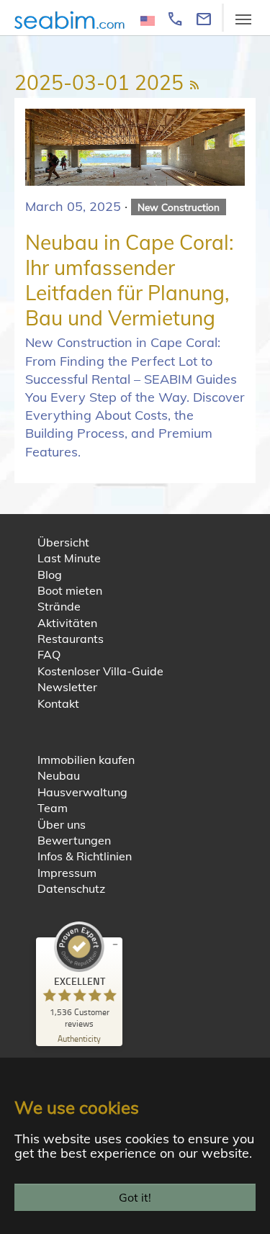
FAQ (48, 654)
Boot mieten (69, 590)
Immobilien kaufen (86, 759)
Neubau (58, 775)
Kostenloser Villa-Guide (100, 671)
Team (52, 808)
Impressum (66, 872)
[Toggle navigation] (243, 19)
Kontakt (58, 703)
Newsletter (67, 687)
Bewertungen (74, 840)
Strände (59, 606)
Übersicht (63, 542)
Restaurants (70, 638)
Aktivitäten (67, 623)
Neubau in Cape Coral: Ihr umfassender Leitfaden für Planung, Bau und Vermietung (129, 280)
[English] (147, 20)
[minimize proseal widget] (115, 944)
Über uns (61, 824)
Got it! (135, 1197)
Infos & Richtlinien (84, 856)
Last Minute (69, 558)
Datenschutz (71, 888)
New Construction (179, 207)
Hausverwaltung (82, 792)
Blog (49, 574)
